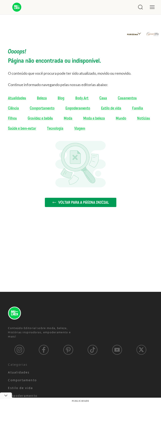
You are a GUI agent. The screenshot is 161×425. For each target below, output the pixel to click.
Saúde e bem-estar (22, 128)
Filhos (12, 118)
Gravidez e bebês (40, 118)
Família (137, 108)
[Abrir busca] (140, 7)
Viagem (79, 128)
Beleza (42, 98)
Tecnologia (55, 128)
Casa (103, 98)
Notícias (143, 118)
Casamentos (127, 98)
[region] (54, 392)
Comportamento (42, 108)
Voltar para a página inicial (83, 202)
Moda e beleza (94, 118)
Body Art (81, 98)
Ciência (13, 108)
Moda (68, 118)
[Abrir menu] (152, 7)
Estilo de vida (111, 108)
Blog (61, 98)
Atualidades (17, 98)
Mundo (121, 118)
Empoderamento (77, 108)
